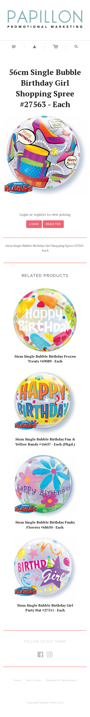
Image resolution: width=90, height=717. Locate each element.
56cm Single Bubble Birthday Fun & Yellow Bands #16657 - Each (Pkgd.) (45, 441)
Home (17, 680)
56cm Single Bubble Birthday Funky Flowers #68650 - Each (45, 524)
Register (53, 224)
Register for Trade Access (61, 680)
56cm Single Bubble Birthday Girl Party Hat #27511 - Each (45, 608)
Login (34, 224)
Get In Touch (33, 680)
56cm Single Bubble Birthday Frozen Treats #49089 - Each (45, 359)
